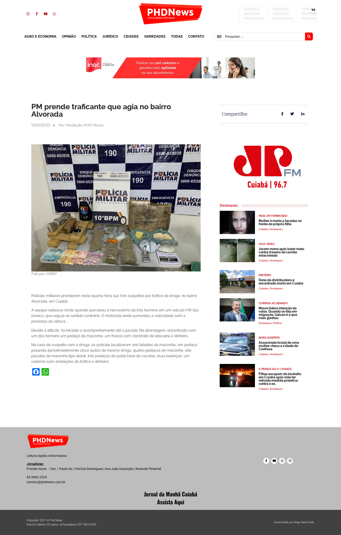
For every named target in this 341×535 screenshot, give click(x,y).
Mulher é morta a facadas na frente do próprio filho (280, 222)
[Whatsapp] (54, 13)
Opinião (69, 36)
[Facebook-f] (36, 13)
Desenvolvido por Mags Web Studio (294, 522)
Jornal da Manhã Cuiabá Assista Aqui (170, 498)
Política (89, 36)
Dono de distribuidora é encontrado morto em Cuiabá (281, 281)
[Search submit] (309, 36)
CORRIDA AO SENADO (273, 303)
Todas (177, 36)
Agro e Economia (40, 36)
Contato (196, 36)
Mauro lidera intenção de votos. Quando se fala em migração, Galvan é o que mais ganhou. (278, 313)
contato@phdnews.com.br (46, 482)
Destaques (276, 229)
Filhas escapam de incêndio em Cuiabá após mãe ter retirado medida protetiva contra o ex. (280, 379)
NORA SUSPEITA (269, 337)
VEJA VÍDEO (266, 244)
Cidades (131, 36)
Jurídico (110, 36)
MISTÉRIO (265, 275)
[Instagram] (27, 13)
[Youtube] (45, 13)
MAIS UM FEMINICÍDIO (273, 216)
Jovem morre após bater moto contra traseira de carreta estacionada (281, 252)
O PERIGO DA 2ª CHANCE (275, 369)
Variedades (154, 36)
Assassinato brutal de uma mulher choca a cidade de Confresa (279, 346)
